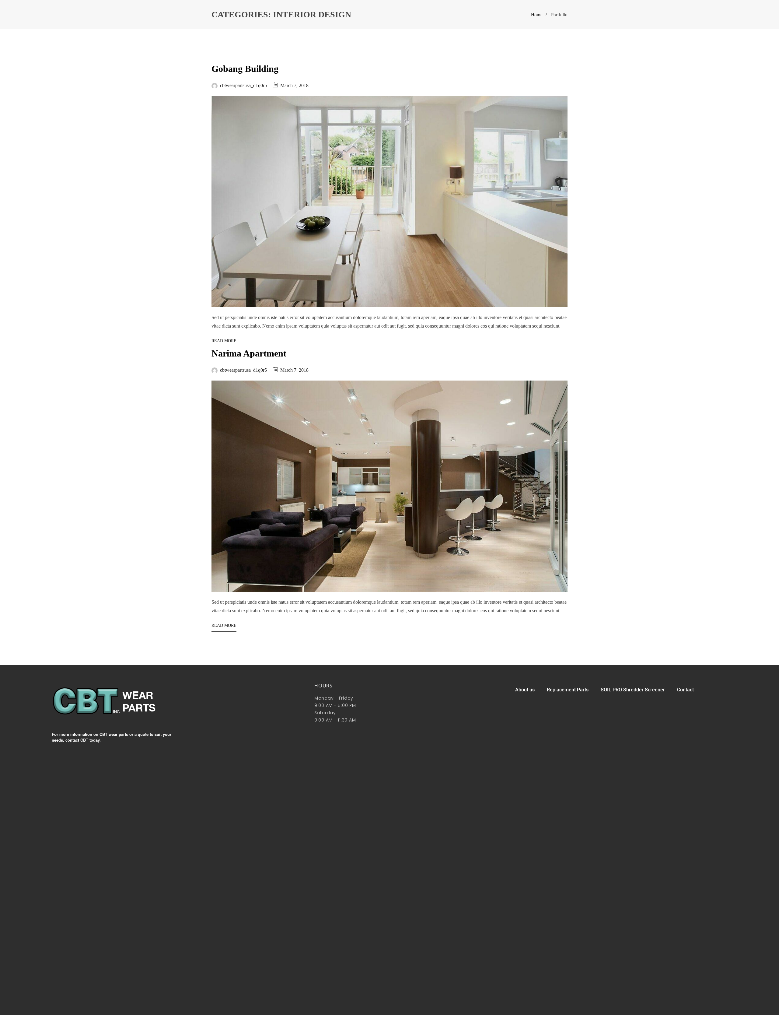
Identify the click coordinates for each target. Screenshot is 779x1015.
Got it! (750, 10)
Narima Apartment (248, 353)
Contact (685, 690)
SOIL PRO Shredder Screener (633, 690)
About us (525, 690)
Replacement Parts (568, 690)
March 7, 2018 (294, 85)
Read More (223, 341)
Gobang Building (244, 69)
